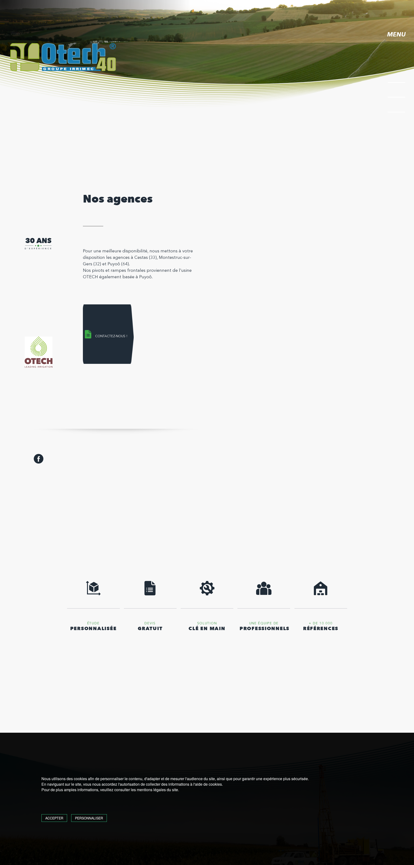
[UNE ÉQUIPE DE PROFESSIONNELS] (263, 594)
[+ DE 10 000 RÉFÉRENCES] (320, 594)
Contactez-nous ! (111, 336)
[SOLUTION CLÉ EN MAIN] (207, 594)
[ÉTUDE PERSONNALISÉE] (93, 594)
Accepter (54, 818)
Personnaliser (89, 818)
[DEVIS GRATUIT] (150, 594)
